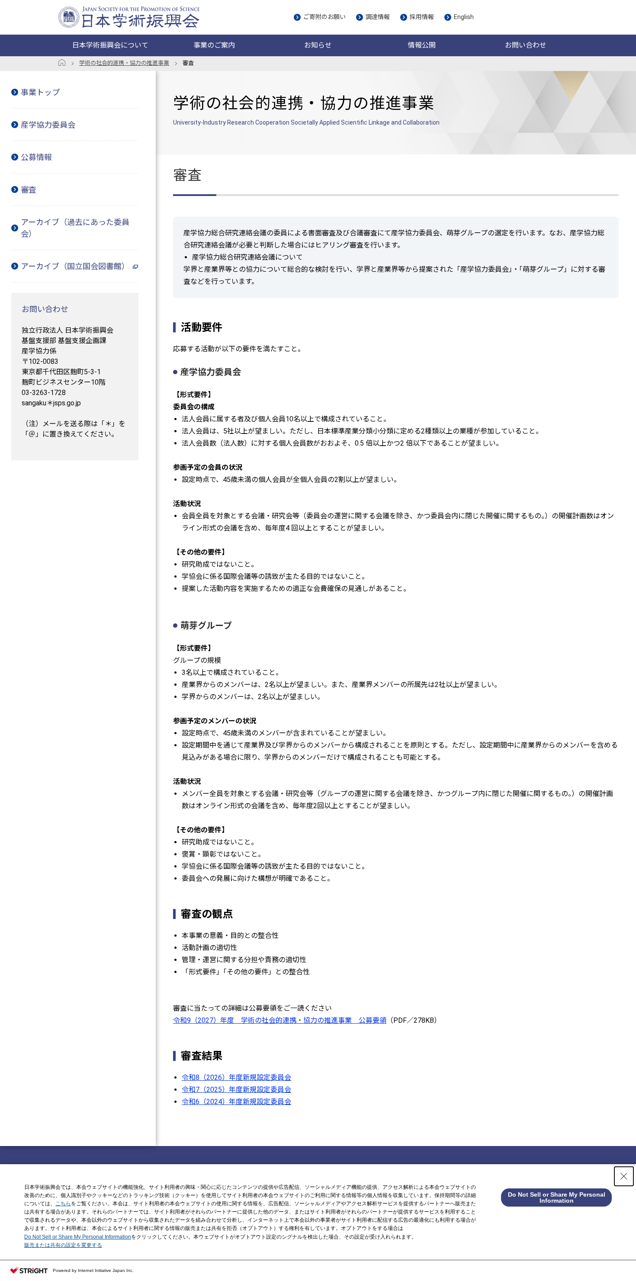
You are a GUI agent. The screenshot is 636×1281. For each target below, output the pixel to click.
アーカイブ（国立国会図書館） (75, 266)
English (464, 16)
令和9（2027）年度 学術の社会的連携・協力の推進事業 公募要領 (279, 1020)
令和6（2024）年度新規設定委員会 (236, 1102)
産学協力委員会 (48, 124)
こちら (63, 1204)
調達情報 (378, 16)
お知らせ (318, 45)
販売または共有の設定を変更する (63, 1245)
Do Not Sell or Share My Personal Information (77, 1237)
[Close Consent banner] (623, 1176)
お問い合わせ (525, 45)
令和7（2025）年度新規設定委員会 (236, 1089)
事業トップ (40, 92)
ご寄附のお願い (324, 16)
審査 (28, 189)
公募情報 (36, 157)
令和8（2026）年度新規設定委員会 (236, 1077)
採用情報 (422, 16)
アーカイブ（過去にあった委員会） (75, 228)
